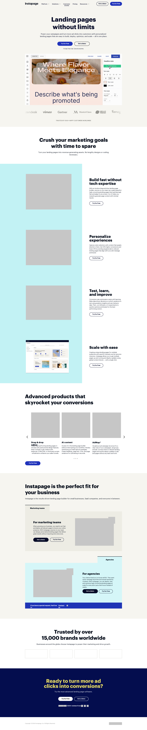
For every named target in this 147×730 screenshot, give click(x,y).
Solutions (55, 4)
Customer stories (66, 4)
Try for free (116, 3)
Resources (83, 4)
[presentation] (28, 437)
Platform (44, 4)
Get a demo (102, 3)
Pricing (75, 4)
